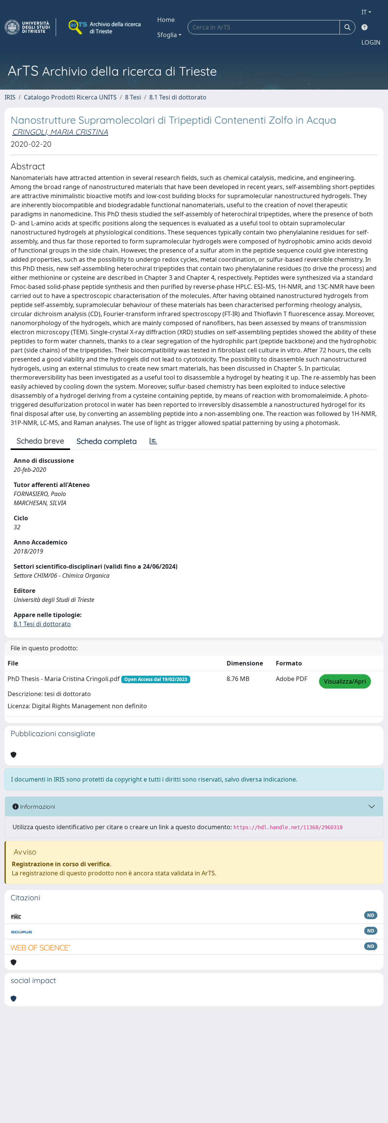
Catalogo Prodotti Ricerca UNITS (70, 97)
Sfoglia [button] (167, 35)
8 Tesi (133, 97)
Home (166, 20)
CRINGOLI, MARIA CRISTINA (60, 131)
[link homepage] (30, 27)
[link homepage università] (105, 27)
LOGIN (370, 42)
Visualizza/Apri (345, 681)
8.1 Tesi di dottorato (178, 97)
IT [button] (364, 12)
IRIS (10, 97)
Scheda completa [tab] (107, 441)
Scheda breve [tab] (40, 440)
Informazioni (37, 806)
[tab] (153, 441)
